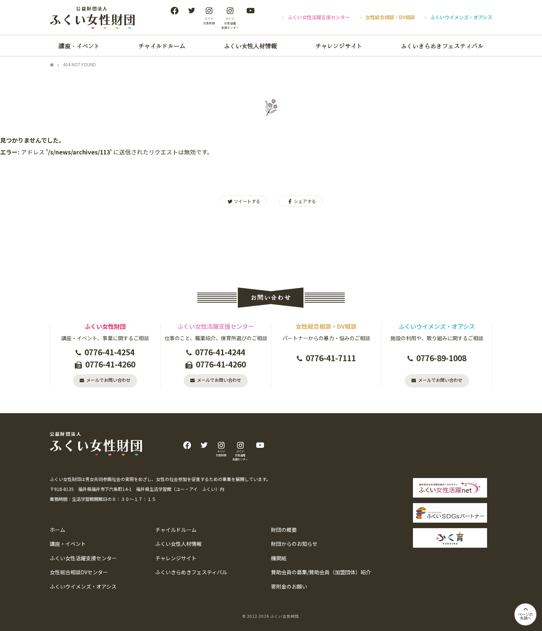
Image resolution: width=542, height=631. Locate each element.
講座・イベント (79, 45)
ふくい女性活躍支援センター (319, 17)
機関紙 (278, 558)
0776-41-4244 (220, 352)
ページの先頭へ (525, 616)
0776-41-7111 (331, 357)
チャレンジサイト (338, 45)
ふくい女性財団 (284, 616)
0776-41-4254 (109, 352)
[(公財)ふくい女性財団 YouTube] (250, 10)
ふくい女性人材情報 (250, 45)
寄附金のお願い (289, 586)
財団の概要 (284, 529)
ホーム (57, 529)
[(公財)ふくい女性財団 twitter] (191, 10)
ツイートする (247, 201)
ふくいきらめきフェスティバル (442, 45)
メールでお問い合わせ (108, 380)
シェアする (305, 201)
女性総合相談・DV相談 (390, 17)
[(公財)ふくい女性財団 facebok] (174, 10)
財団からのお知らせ (294, 543)
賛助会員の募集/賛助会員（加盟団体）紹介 (321, 572)
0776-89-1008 (441, 357)
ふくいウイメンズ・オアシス (461, 17)
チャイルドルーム (161, 45)
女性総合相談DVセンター (79, 572)
